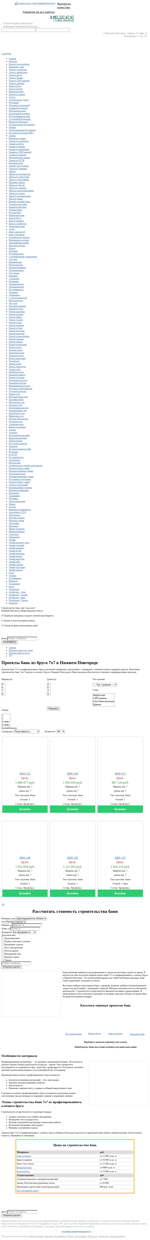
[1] (6, 715)
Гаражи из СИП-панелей (20, 152)
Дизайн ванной (15, 556)
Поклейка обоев (16, 399)
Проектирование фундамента (22, 130)
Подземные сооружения (20, 479)
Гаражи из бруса (16, 144)
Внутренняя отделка (13, 944)
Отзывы (12, 575)
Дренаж (12, 127)
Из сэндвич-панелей (18, 443)
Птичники (13, 498)
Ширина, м (6, 925)
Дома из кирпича (16, 83)
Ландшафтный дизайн (19, 243)
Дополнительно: (8, 935)
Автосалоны (14, 515)
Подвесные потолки (18, 380)
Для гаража (14, 273)
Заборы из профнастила (19, 174)
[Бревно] (104, 704)
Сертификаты (15, 578)
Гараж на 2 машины (18, 168)
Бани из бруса (15, 86)
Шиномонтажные (17, 531)
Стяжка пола (14, 369)
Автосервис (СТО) (17, 512)
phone (4, 638)
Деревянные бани (17, 226)
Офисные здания (16, 520)
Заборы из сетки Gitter (19, 177)
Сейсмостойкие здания (19, 482)
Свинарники (14, 496)
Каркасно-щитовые (17, 207)
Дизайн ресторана (17, 567)
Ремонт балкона (16, 314)
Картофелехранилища (19, 490)
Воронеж (49, 1236)
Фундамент (14, 102)
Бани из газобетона (17, 223)
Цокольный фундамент (19, 113)
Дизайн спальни (16, 564)
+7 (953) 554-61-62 (63, 20)
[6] (3, 687)
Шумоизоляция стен (18, 397)
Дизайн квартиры (17, 553)
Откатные (13, 251)
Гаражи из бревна (17, 146)
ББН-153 (120, 857)
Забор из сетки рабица (19, 179)
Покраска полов (16, 355)
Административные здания (21, 476)
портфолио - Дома (17, 592)
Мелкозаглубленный (18, 122)
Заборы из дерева (17, 193)
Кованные (13, 276)
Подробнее (25, 809)
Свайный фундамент (18, 108)
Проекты (13, 61)
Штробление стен (17, 413)
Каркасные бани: (24, 1167)
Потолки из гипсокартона (20, 388)
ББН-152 (25, 773)
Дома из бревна (16, 78)
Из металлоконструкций (20, 449)
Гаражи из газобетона (19, 141)
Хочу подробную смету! (28, 1190)
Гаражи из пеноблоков (19, 149)
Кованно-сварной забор (19, 201)
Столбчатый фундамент (20, 119)
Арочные (13, 432)
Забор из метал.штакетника (21, 190)
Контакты (13, 603)
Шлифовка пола (16, 372)
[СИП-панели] (104, 698)
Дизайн (12, 540)
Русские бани (15, 212)
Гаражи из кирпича (17, 155)
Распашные (14, 281)
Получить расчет (11, 967)
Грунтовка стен (16, 421)
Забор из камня (16, 199)
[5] (3, 684)
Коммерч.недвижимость (20, 509)
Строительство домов (19, 100)
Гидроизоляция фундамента (22, 124)
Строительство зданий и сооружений (25, 465)
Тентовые (13, 446)
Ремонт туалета (16, 320)
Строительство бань (18, 204)
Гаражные (13, 292)
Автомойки (14, 523)
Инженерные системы (19, 240)
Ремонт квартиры (17, 311)
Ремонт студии (15, 328)
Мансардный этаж (12, 954)
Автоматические (16, 287)
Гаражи (12, 135)
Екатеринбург (60, 1236)
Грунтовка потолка (17, 391)
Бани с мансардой (17, 232)
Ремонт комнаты (16, 325)
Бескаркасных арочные (19, 435)
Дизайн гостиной (16, 545)
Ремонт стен (14, 394)
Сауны (12, 229)
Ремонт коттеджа (16, 331)
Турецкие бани (15, 210)
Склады (12, 507)
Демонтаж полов (16, 353)
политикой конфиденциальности (76, 1231)
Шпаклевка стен (16, 416)
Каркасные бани (16, 91)
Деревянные (14, 295)
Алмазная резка (16, 424)
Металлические (16, 265)
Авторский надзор (17, 474)
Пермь (71, 1236)
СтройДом (6, 53)
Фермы (12, 504)
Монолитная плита (17, 111)
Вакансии (13, 581)
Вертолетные (15, 463)
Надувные (13, 452)
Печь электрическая (13, 947)
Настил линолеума (17, 366)
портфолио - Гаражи (18, 595)
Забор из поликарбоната (20, 196)
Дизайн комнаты (16, 548)
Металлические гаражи (19, 157)
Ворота (12, 248)
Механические (15, 262)
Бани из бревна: (24, 1156)
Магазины (13, 526)
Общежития (14, 537)
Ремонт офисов (16, 342)
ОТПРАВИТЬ (9, 642)
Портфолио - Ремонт (18, 600)
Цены (11, 586)
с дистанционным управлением (23, 256)
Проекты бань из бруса (19, 653)
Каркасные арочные (18, 438)
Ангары (12, 430)
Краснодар (103, 1236)
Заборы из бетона (17, 185)
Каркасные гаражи (17, 138)
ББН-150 (72, 857)
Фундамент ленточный (19, 105)
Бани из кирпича (16, 221)
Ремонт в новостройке (19, 336)
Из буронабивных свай (19, 116)
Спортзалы (14, 534)
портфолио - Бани (17, 597)
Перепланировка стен (18, 408)
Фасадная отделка (17, 245)
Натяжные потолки (17, 383)
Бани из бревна (15, 89)
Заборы (12, 171)
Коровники (14, 493)
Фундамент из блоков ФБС (21, 133)
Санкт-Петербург (117, 1236)
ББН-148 (25, 857)
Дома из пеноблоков (18, 72)
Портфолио (14, 589)
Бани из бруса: (23, 1171)
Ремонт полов (15, 347)
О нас (11, 573)
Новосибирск (81, 1236)
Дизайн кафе (14, 562)
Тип (3, 922)
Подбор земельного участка (17, 941)
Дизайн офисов (16, 570)
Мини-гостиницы (17, 529)
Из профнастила (16, 254)
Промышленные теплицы (20, 487)
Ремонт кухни (15, 322)
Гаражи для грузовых (19, 166)
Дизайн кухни (15, 551)
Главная (12, 58)
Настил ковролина (17, 358)
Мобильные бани (16, 215)
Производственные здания (21, 471)
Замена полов (15, 364)
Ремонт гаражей (16, 339)
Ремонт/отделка (16, 309)
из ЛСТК (13, 454)
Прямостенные (15, 441)
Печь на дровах (11, 950)
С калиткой (14, 278)
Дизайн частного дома (19, 542)
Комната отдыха (11, 957)
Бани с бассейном (17, 234)
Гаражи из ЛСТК (16, 160)
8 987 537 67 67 (62, 17)
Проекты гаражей (17, 94)
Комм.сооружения (17, 427)
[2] (6, 718)
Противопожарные (17, 267)
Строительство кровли (19, 237)
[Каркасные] (104, 695)
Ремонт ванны (15, 317)
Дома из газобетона (18, 69)
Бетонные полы (16, 163)
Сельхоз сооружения (18, 485)
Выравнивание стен (18, 410)
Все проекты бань (73, 1034)
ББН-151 (120, 773)
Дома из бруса (15, 75)
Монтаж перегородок (18, 419)
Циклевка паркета (17, 375)
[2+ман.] (6, 724)
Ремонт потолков (17, 377)
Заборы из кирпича (17, 188)
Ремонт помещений (18, 344)
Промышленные (16, 270)
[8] (3, 694)
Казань (40, 1236)
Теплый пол (14, 361)
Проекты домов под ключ (21, 650)
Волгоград (93, 1236)
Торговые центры (17, 518)
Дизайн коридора (16, 559)
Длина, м (5, 928)
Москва (32, 1236)
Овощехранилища (17, 501)
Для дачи (13, 259)
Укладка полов (15, 350)
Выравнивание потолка (19, 386)
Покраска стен (15, 405)
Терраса (8, 960)
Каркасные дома (16, 67)
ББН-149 (72, 773)
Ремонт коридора (17, 333)
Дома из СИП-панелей (19, 80)
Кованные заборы (17, 182)
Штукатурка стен (17, 402)
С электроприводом (18, 298)
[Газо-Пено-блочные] (104, 701)
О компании (14, 584)
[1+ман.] (6, 721)
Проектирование (12, 938)
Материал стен (8, 918)
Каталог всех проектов (19, 64)
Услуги (12, 97)
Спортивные (14, 460)
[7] (3, 690)
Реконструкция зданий (19, 468)
